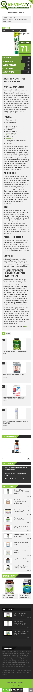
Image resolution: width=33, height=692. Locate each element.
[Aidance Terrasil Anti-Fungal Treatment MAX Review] (16, 42)
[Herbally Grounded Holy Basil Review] (10, 586)
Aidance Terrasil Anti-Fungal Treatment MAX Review (15, 20)
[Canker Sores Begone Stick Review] (8, 527)
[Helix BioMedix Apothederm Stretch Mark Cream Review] (8, 623)
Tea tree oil (9, 138)
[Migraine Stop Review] (8, 560)
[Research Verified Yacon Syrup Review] (8, 536)
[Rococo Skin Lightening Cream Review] (8, 511)
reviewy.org (12, 685)
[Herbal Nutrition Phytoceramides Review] (16, 367)
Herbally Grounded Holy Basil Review (8, 596)
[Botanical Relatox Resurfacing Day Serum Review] (8, 491)
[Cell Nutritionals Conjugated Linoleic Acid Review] (8, 501)
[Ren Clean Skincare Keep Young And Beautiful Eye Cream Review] (16, 413)
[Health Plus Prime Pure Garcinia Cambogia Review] (8, 633)
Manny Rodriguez (21, 30)
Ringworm (12, 18)
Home (9, 12)
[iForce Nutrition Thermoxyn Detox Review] (16, 390)
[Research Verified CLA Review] (8, 544)
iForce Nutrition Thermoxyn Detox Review (13, 398)
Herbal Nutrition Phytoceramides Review (13, 375)
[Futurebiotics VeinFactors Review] (8, 519)
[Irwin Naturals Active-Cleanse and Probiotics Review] (16, 344)
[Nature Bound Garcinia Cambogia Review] (8, 567)
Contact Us (21, 12)
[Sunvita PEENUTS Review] (8, 552)
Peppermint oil (10, 135)
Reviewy (25, 326)
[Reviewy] (16, 5)
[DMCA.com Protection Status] (13, 690)
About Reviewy (14, 12)
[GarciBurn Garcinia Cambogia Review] (8, 614)
